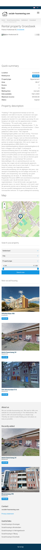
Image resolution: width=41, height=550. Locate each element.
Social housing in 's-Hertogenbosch (13, 530)
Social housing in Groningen (11, 524)
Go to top (21, 547)
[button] (4, 35)
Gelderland (24, 20)
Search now (20, 272)
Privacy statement (8, 514)
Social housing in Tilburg (10, 534)
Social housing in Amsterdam (11, 527)
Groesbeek (33, 20)
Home (3, 20)
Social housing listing (13, 20)
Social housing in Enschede (10, 537)
